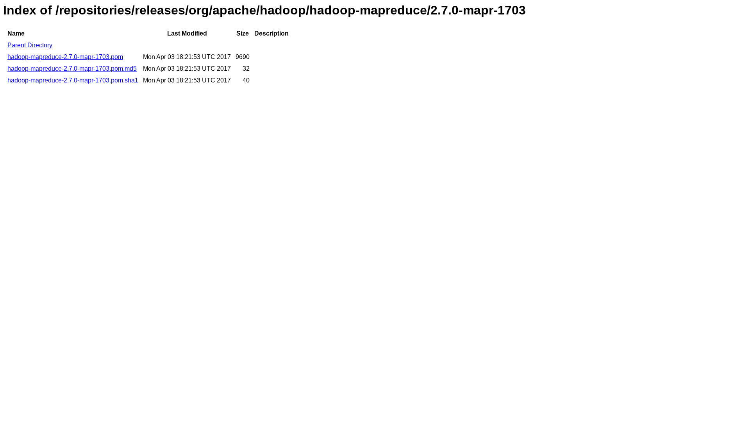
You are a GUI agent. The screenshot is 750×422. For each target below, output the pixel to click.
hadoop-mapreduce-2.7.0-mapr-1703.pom (65, 57)
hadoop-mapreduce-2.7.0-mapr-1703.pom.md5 (72, 68)
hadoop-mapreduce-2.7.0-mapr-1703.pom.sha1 (72, 80)
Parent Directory (29, 45)
